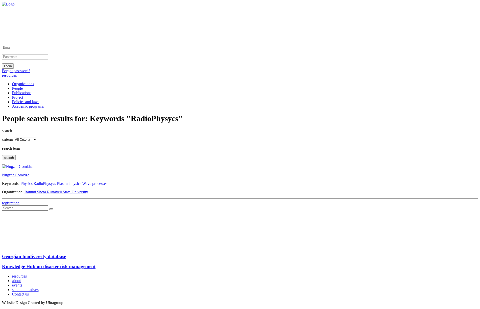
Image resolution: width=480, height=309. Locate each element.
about (16, 281)
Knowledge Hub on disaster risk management (49, 266)
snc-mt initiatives (25, 290)
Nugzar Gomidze (15, 175)
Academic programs (28, 106)
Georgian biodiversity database (34, 256)
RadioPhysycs (45, 183)
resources (9, 75)
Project (17, 97)
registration (11, 203)
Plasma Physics (69, 183)
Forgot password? (16, 71)
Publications (21, 93)
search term (11, 148)
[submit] (51, 209)
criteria (7, 139)
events (17, 285)
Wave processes (94, 183)
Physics (27, 183)
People (17, 88)
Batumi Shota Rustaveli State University (56, 192)
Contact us (20, 294)
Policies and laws (25, 102)
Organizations (23, 84)
